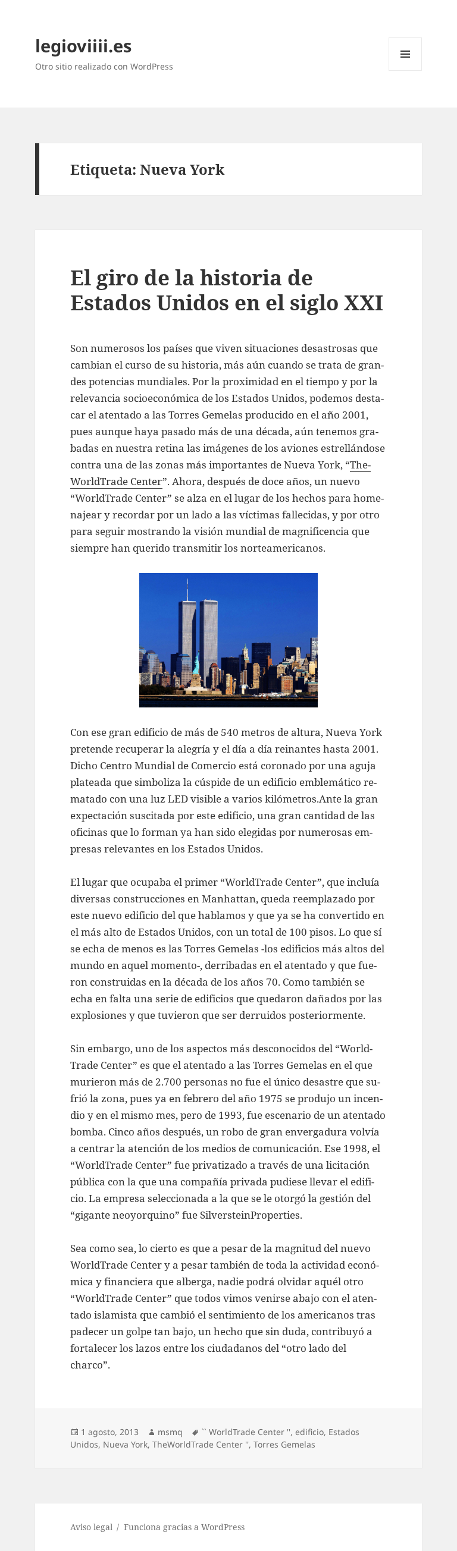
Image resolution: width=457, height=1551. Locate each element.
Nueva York (125, 1444)
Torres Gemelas (284, 1444)
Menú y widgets (405, 70)
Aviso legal (91, 1527)
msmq (170, 1431)
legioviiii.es (83, 45)
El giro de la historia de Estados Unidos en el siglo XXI (226, 289)
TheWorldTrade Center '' (200, 1444)
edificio (309, 1431)
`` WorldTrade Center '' (246, 1431)
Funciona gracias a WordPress (184, 1527)
